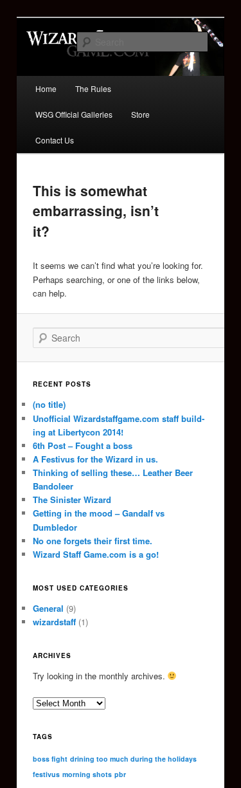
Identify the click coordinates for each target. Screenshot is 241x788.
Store (140, 114)
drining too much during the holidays (133, 759)
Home (46, 88)
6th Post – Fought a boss (82, 445)
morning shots (87, 774)
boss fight (50, 759)
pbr (120, 774)
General (48, 608)
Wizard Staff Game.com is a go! (96, 554)
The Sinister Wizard (72, 499)
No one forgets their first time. (92, 541)
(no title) (49, 404)
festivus (46, 774)
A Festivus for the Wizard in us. (95, 459)
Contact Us (54, 139)
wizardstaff (54, 622)
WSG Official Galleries (73, 114)
